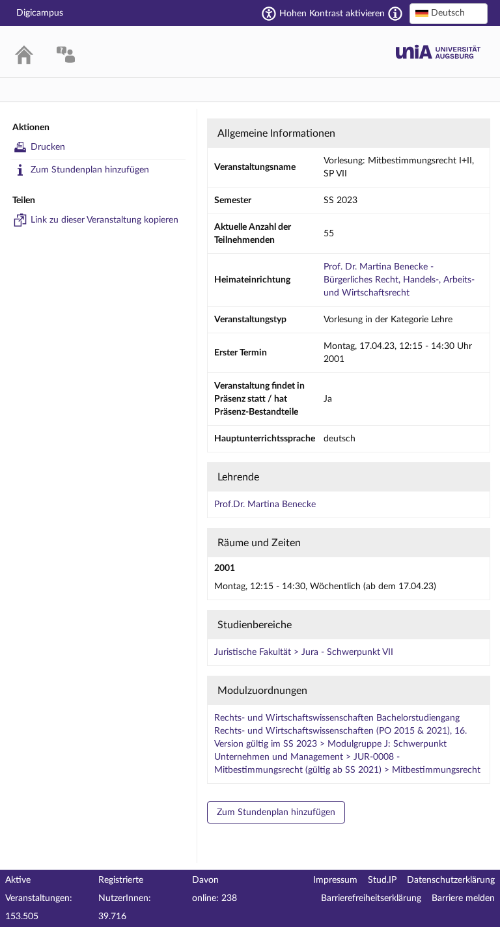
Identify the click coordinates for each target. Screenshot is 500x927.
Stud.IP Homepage (438, 51)
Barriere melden (463, 898)
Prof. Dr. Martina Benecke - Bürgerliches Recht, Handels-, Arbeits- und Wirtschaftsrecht (399, 279)
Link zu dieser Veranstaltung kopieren (104, 220)
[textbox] (448, 13)
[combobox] (449, 13)
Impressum (335, 880)
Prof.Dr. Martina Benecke (265, 504)
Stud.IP (382, 880)
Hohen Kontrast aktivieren (332, 13)
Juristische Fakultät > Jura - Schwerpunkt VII (303, 652)
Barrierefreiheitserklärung (371, 898)
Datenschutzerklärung (451, 880)
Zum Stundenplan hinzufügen (90, 169)
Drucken (48, 147)
